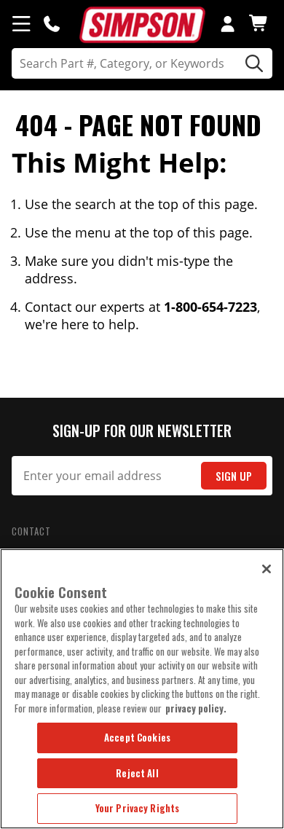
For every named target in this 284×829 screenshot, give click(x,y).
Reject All (137, 773)
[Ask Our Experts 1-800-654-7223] (52, 23)
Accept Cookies (137, 737)
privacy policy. (195, 708)
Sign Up (234, 476)
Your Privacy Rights (137, 808)
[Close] (267, 569)
